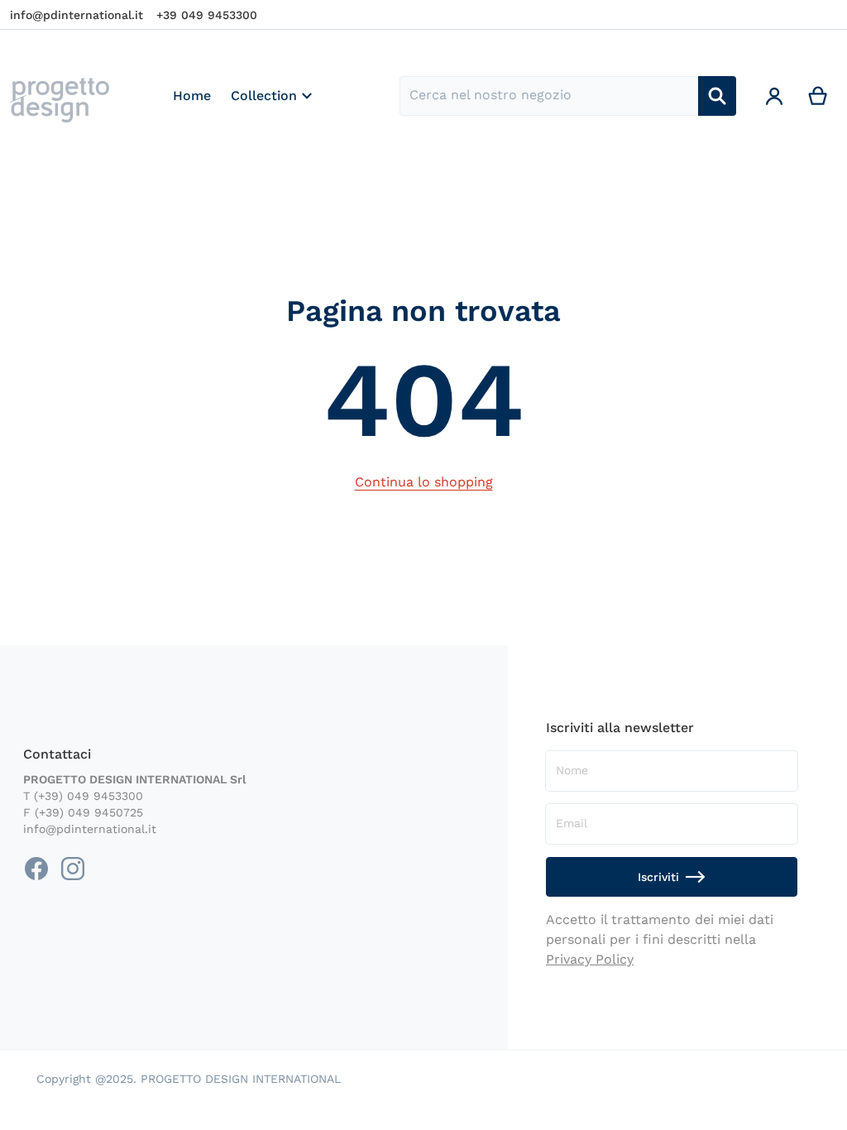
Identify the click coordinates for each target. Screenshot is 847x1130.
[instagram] (73, 868)
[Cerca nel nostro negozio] (717, 96)
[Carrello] (818, 96)
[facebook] (36, 868)
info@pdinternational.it (76, 15)
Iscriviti (658, 876)
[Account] (774, 96)
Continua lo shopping (424, 482)
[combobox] (548, 96)
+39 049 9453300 (206, 15)
